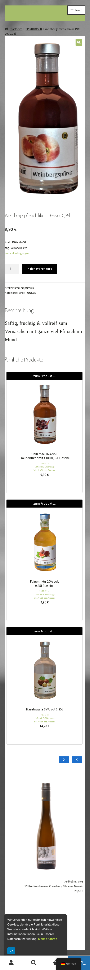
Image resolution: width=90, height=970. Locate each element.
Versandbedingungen (17, 253)
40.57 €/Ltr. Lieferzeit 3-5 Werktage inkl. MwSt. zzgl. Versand (44, 718)
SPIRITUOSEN (34, 29)
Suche (34, 963)
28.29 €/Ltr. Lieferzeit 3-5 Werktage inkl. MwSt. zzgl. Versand (44, 466)
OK (11, 951)
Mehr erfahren (47, 938)
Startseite (16, 29)
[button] (79, 42)
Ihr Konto (11, 963)
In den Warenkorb (39, 268)
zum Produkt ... (44, 376)
